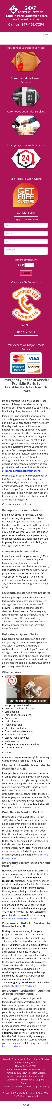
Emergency (26, 1079)
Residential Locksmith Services (26, 47)
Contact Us (26, 1083)
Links (26, 1090)
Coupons (40, 1079)
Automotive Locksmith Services (26, 111)
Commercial (37, 1076)
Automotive (11, 1079)
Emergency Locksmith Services (26, 145)
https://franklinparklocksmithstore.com (26, 1069)
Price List (31, 1086)
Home (10, 1076)
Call (27, 1104)
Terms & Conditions (13, 1086)
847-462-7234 (32, 24)
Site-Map (42, 1086)
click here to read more (26, 807)
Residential (22, 1076)
